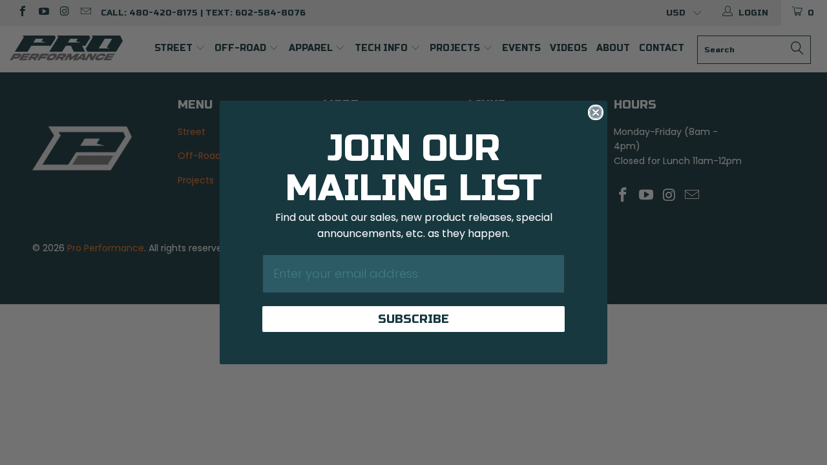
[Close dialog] (595, 112)
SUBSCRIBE (413, 319)
